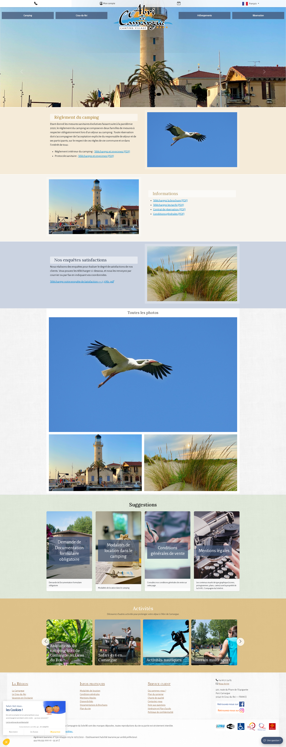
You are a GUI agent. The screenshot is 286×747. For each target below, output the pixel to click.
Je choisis (34, 732)
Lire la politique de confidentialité (17, 722)
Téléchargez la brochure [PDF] (170, 200)
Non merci (13, 732)
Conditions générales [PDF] (168, 213)
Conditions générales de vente (168, 550)
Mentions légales (214, 550)
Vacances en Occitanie (22, 698)
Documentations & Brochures (93, 705)
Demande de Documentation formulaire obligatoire (69, 550)
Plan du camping (155, 694)
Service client (159, 683)
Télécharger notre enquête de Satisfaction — (82, 281)
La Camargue (18, 691)
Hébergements (204, 15)
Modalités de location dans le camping (118, 551)
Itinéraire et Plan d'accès (159, 708)
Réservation (258, 15)
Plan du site (85, 708)
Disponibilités (86, 701)
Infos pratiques (92, 683)
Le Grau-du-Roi (19, 694)
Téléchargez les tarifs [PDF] (168, 204)
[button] (250, 3)
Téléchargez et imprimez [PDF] (112, 151)
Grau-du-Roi (81, 15)
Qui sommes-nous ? (157, 691)
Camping (28, 15)
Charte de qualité (156, 698)
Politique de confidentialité (160, 712)
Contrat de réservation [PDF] (169, 209)
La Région (20, 683)
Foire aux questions (156, 705)
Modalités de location (90, 691)
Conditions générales (90, 694)
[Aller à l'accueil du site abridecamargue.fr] (143, 16)
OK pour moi (55, 732)
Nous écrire (224, 684)
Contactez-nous (155, 701)
